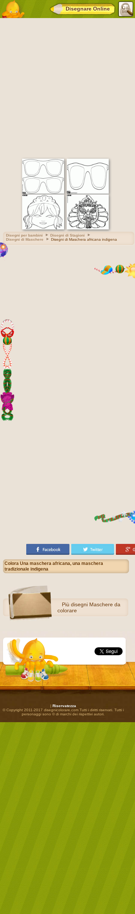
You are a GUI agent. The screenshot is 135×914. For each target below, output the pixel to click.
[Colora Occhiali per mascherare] (88, 192)
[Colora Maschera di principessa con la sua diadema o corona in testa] (43, 228)
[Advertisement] (67, 87)
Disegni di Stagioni (67, 235)
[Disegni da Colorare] (13, 9)
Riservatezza (64, 706)
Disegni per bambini (24, 235)
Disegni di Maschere (25, 239)
